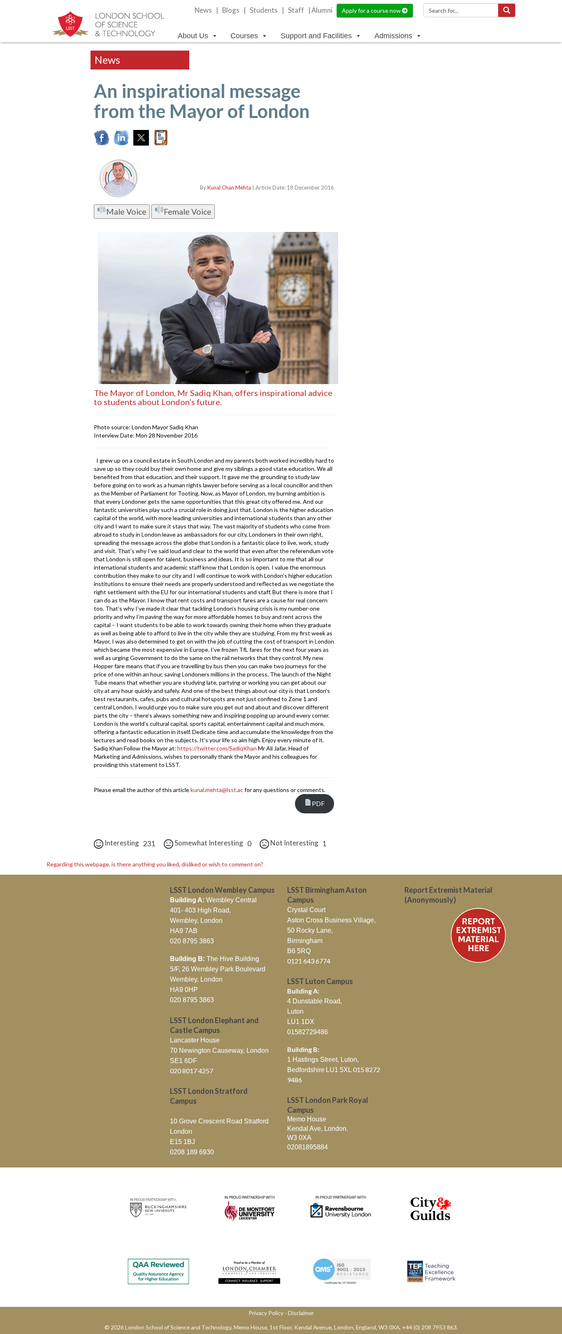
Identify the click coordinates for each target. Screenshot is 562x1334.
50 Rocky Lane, (310, 930)
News (203, 10)
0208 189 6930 (192, 1152)
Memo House (306, 1119)
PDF (318, 803)
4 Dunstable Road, (314, 1001)
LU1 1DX (300, 1021)
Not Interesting (298, 843)
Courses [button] (244, 36)
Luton (295, 1011)
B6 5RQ (299, 950)
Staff (296, 10)
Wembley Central (213, 899)
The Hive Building (214, 958)
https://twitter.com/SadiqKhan (217, 748)
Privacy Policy (265, 1312)
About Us (193, 36)
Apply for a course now (372, 10)
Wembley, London (196, 920)
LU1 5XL (339, 1069)
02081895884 (307, 1147)
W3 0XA (299, 1137)
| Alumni (320, 10)
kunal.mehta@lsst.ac (216, 789)
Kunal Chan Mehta (229, 187)
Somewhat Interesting (212, 843)
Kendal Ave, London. (317, 1128)
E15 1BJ (182, 1141)
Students (264, 10)
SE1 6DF (183, 1060)
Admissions (393, 36)
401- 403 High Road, (200, 910)
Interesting (129, 843)
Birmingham (305, 940)
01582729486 (307, 1031)
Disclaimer (301, 1312)
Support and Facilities (316, 36)
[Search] (507, 10)
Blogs (230, 10)
